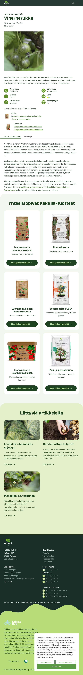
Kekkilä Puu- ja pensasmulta (31, 187)
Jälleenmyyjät (10, 570)
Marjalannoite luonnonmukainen (28, 126)
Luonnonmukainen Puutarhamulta (26, 116)
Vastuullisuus (10, 669)
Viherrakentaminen (12, 572)
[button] (72, 3)
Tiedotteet (47, 562)
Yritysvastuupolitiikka (26, 669)
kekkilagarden (51, 570)
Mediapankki (48, 559)
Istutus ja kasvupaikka (12, 136)
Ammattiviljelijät (11, 575)
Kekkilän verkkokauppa (14, 578)
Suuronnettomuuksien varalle (47, 602)
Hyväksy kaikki (56, 667)
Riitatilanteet (27, 602)
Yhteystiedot (48, 556)
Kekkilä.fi (10, 3)
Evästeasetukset (45, 662)
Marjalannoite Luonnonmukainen (28, 129)
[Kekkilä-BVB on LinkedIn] (25, 661)
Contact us (14, 661)
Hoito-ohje (27, 136)
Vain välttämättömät (65, 662)
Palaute (46, 553)
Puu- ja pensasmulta (21, 119)
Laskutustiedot (10, 559)
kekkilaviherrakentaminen (56, 590)
